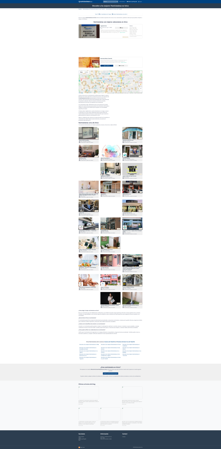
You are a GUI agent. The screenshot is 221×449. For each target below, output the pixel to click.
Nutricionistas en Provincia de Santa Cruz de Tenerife (94, 9)
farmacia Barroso (104, 230)
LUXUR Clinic (81, 212)
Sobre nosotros (81, 436)
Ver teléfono (107, 65)
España (80, 9)
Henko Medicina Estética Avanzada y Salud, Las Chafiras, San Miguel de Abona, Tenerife (88, 194)
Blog (79, 440)
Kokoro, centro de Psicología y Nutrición (87, 249)
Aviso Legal (102, 437)
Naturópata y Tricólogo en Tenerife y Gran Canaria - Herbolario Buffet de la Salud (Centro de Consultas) (131, 268)
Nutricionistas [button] (122, 1)
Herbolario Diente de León (128, 140)
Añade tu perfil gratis (132, 1)
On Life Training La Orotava (128, 287)
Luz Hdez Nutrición (105, 267)
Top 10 (96, 14)
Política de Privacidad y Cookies (106, 438)
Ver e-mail (122, 65)
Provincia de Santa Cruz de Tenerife (126, 342)
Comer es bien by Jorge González (129, 176)
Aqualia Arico (103, 26)
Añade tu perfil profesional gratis (110, 373)
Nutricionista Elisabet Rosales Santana (131, 305)
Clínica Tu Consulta (105, 287)
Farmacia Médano (126, 158)
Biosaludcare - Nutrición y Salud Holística (87, 267)
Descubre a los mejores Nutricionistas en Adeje (89, 344)
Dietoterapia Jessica (127, 194)
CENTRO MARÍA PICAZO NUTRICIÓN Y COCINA (110, 305)
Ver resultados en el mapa (110, 81)
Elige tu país (82, 447)
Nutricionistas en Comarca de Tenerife (114, 9)
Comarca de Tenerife (109, 342)
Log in (140, 1)
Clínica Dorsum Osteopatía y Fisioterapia (87, 287)
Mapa (122, 27)
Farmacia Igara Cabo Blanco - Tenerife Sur (87, 230)
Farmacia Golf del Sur (127, 212)
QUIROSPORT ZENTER (105, 176)
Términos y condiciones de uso (106, 436)
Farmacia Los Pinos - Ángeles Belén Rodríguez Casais (132, 231)
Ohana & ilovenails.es (105, 158)
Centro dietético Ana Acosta (107, 249)
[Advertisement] (110, 48)
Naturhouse (103, 194)
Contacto (123, 436)
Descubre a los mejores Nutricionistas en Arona (111, 344)
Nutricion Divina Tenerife (106, 58)
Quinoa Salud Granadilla (84, 140)
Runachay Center (82, 158)
